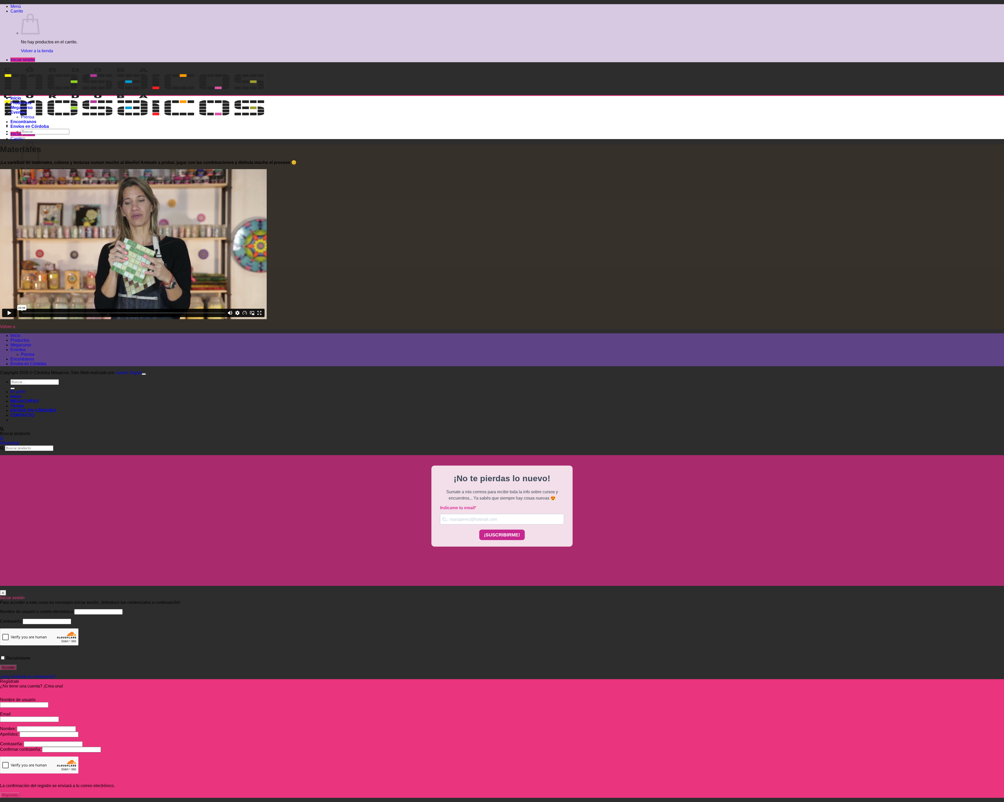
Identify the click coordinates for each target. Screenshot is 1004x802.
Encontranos (23, 121)
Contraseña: (12, 744)
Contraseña (11, 621)
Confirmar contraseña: (21, 749)
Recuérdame (17, 658)
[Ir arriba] (144, 374)
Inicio (15, 98)
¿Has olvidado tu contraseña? (28, 676)
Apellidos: (10, 734)
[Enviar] (23, 138)
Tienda (17, 406)
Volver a (7, 326)
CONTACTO (22, 415)
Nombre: (8, 728)
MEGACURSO (24, 401)
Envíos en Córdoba (29, 126)
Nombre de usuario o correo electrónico (36, 611)
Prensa (27, 117)
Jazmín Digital (128, 372)
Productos (20, 103)
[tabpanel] (502, 240)
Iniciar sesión (22, 60)
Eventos (18, 112)
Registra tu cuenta (17, 691)
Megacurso (21, 107)
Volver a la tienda (37, 51)
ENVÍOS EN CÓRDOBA (33, 410)
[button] (15, 6)
